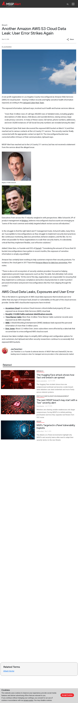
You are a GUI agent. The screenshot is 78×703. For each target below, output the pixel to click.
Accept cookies (67, 695)
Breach (4, 25)
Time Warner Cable (13, 317)
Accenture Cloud (12, 308)
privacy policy (28, 700)
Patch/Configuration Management (53, 396)
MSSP (39, 421)
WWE (7, 323)
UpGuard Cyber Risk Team (33, 103)
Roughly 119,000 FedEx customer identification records (28, 314)
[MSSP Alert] (11, 4)
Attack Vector (8, 671)
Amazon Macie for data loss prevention (51, 263)
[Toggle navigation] (73, 4)
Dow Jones (10, 329)
